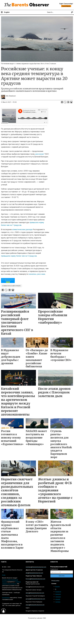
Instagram (58, 594)
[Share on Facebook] (62, 102)
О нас (3, 575)
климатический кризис (11, 286)
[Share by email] (68, 102)
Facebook (58, 591)
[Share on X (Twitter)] (65, 102)
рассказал (39, 154)
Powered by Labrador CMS (37, 618)
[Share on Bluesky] (71, 102)
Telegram (58, 596)
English (7, 12)
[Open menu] (2, 12)
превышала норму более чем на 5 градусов (19, 256)
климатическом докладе (22, 229)
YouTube (57, 602)
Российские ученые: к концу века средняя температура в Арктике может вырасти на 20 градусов (34, 125)
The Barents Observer (6, 125)
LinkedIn (57, 599)
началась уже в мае (37, 274)
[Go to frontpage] (27, 5)
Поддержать (6, 597)
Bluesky (57, 586)
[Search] (72, 12)
